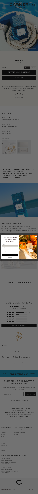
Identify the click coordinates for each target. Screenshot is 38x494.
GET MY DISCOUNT (10, 255)
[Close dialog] (36, 236)
